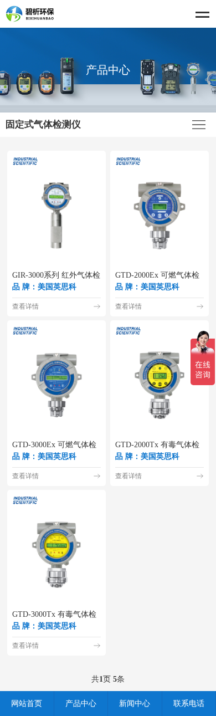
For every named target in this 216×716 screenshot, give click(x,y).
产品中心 (80, 703)
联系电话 (188, 703)
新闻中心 (134, 703)
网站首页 (26, 703)
